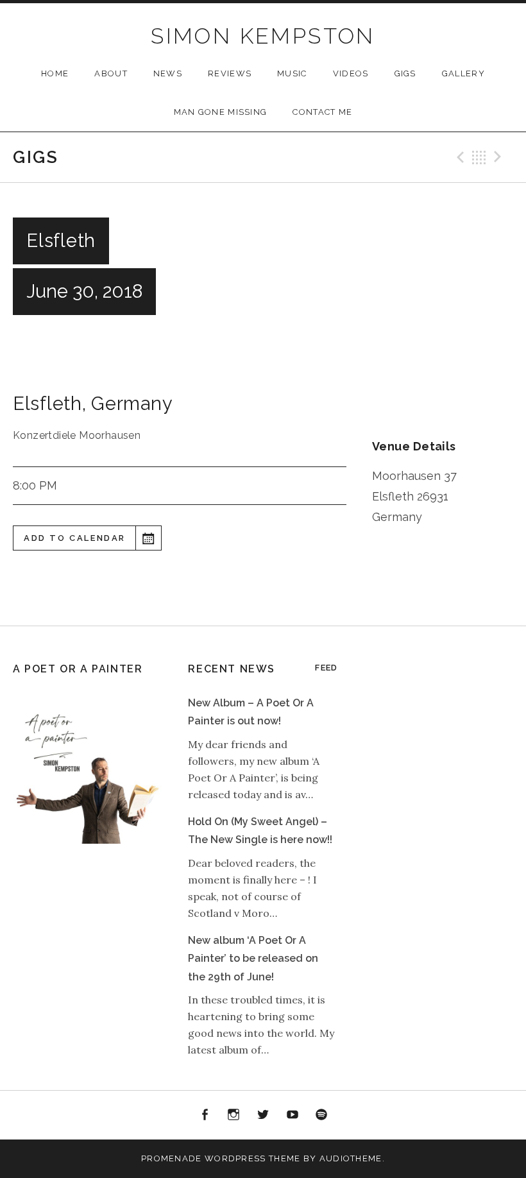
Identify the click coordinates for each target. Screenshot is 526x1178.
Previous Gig (458, 157)
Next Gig (499, 157)
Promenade (171, 1158)
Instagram (234, 1115)
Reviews (229, 73)
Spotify (321, 1115)
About (111, 73)
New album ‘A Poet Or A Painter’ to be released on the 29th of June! (253, 958)
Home (55, 73)
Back (479, 157)
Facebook (204, 1115)
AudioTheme (350, 1158)
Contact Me (322, 112)
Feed (326, 667)
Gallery (463, 73)
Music (292, 73)
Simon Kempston (263, 36)
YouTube (292, 1115)
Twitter (263, 1115)
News (167, 73)
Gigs (405, 73)
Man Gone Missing (220, 112)
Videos (351, 73)
